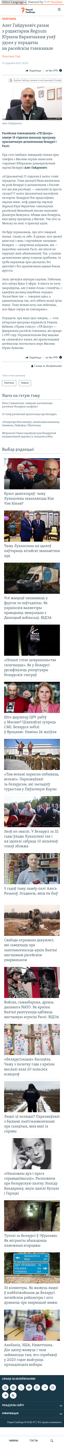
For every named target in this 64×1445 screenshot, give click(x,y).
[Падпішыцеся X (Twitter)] (21, 1387)
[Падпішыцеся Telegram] (5, 1395)
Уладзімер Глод (11, 56)
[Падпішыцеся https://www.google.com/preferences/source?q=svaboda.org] (5, 1387)
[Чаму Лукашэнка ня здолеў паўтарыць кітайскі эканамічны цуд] (32, 526)
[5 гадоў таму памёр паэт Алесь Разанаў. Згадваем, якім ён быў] (32, 868)
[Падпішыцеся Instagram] (52, 1387)
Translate (56, 2)
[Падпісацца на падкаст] (37, 1387)
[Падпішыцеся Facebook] (13, 1387)
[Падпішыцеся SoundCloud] (44, 1387)
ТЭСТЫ (34, 1440)
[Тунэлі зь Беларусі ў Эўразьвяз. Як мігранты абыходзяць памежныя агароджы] (32, 1215)
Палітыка (9, 19)
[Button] (33, 71)
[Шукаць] (52, 1441)
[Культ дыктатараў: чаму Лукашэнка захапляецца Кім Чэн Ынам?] (32, 473)
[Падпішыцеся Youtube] (29, 1387)
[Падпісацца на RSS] (13, 1395)
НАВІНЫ (13, 1440)
